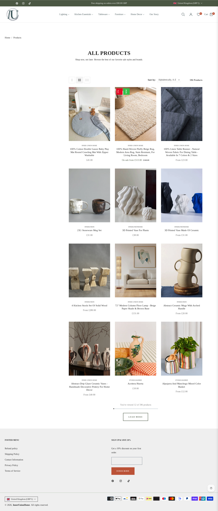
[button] (183, 14)
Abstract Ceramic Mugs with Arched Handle (181, 307)
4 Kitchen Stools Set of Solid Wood (89, 305)
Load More (135, 417)
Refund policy (11, 448)
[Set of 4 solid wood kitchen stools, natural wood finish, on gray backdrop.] (89, 271)
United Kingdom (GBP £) (188, 3)
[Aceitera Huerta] (135, 349)
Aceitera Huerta (135, 383)
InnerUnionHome (21, 505)
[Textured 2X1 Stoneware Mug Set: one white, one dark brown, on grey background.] (89, 195)
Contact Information (14, 460)
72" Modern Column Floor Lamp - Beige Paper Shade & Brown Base (135, 307)
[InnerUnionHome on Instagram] (121, 481)
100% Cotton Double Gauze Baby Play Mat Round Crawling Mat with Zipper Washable (89, 152)
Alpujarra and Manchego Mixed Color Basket (181, 385)
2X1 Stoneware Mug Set (89, 230)
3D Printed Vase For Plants (135, 230)
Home (7, 37)
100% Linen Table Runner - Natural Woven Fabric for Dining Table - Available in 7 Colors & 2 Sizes (181, 152)
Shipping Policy (12, 454)
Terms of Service (12, 471)
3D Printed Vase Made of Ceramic (182, 230)
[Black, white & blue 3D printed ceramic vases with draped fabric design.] (181, 195)
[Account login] (191, 14)
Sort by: (152, 80)
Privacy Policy (11, 465)
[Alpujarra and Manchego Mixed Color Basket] (181, 349)
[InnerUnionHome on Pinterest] (113, 481)
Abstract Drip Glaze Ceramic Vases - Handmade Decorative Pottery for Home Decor (89, 386)
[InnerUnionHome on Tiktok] (129, 481)
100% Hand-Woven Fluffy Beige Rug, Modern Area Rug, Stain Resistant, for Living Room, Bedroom (135, 152)
